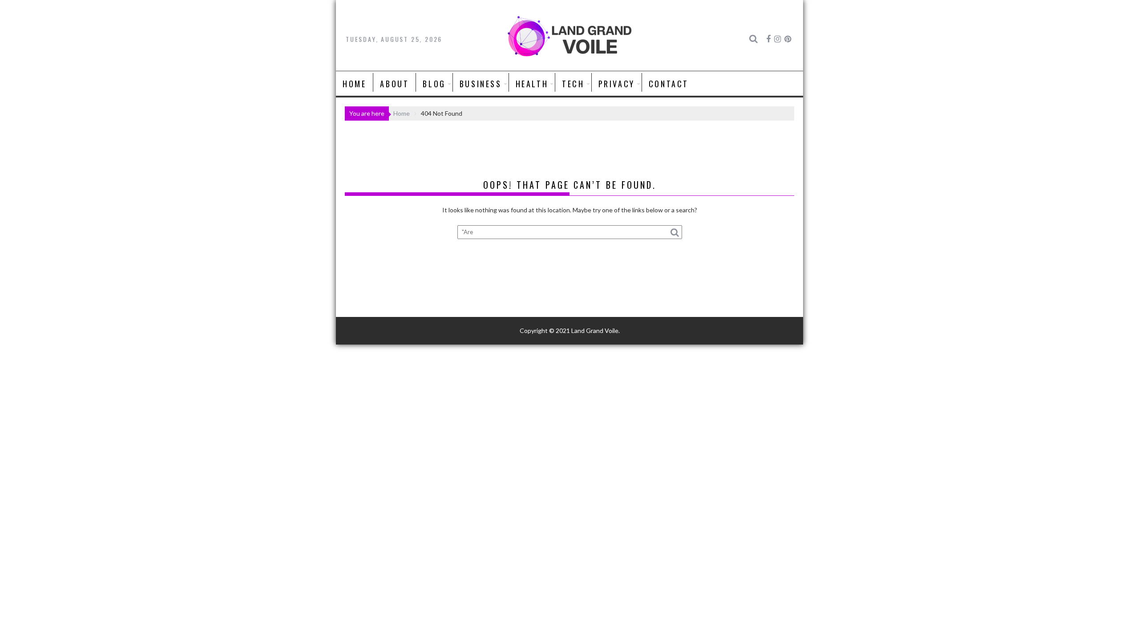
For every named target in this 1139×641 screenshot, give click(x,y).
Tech (573, 83)
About (394, 83)
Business (481, 83)
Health (532, 83)
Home (354, 83)
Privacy (616, 83)
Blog (434, 83)
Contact (669, 83)
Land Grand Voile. (595, 330)
